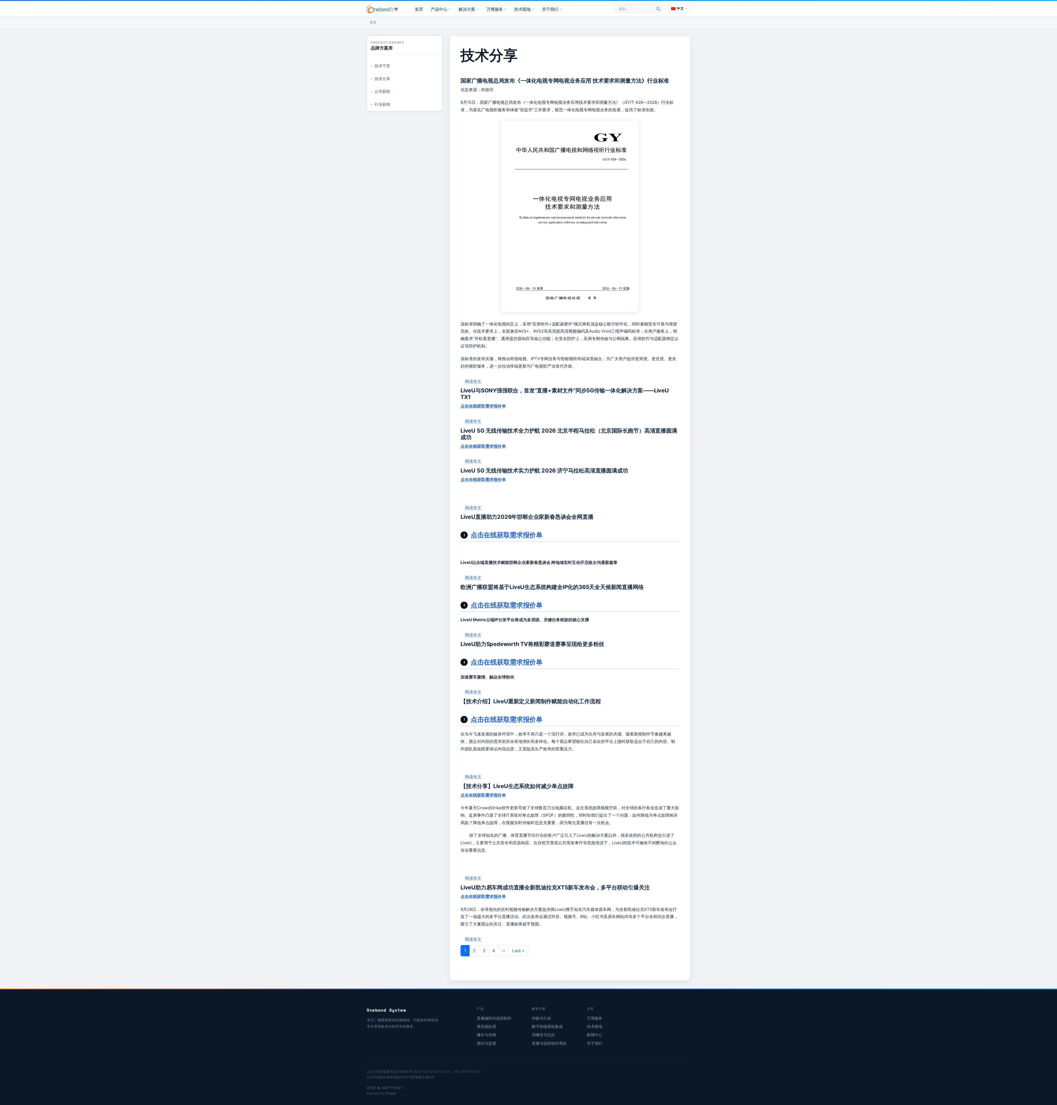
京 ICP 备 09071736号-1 (385, 1088)
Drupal (391, 1093)
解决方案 (467, 9)
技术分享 (382, 79)
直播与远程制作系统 (549, 1043)
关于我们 (550, 9)
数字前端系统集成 (547, 1026)
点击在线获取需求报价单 (483, 406)
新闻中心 (594, 1035)
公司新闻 (382, 91)
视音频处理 (486, 1026)
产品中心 (439, 9)
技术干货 (382, 66)
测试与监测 (486, 1043)
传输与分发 (541, 1018)
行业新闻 (382, 104)
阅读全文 (473, 381)
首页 (419, 9)
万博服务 (494, 9)
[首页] (382, 8)
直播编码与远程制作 (494, 1018)
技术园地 (522, 9)
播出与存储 (486, 1035)
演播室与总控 (543, 1035)
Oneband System (386, 1010)
